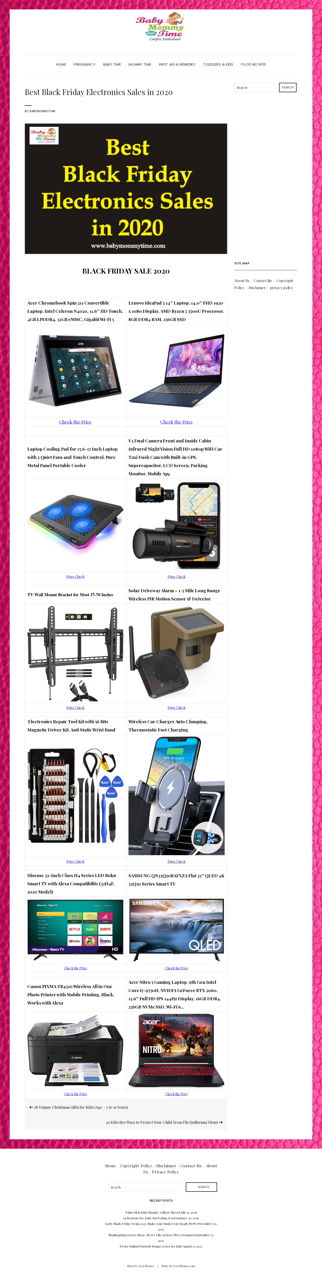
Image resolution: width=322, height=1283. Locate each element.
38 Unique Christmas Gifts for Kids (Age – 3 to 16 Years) (80, 1107)
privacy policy (281, 288)
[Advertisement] (265, 176)
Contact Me (263, 280)
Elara (130, 1266)
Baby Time (112, 64)
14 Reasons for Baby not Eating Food (149, 1218)
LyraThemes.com (184, 1266)
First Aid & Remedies (177, 64)
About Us (241, 280)
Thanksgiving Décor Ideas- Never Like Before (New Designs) (151, 1235)
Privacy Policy (165, 1171)
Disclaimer (257, 288)
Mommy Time (140, 64)
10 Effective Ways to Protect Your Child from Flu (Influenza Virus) (162, 1122)
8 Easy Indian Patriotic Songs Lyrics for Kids (151, 1246)
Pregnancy (84, 64)
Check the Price (75, 968)
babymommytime (42, 111)
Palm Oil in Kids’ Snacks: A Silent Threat (152, 1212)
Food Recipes (253, 64)
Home (61, 64)
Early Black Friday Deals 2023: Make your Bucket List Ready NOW (151, 1224)
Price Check (75, 576)
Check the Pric (176, 1094)
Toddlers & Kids (218, 64)
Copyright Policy (136, 1165)
